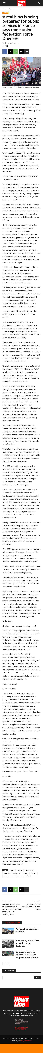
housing (33, 873)
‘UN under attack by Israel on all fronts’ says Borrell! (31, 906)
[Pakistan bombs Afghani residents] (8, 931)
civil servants (28, 870)
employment (17, 873)
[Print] (26, 51)
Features (12, 9)
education (6, 873)
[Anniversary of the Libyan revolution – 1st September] (8, 943)
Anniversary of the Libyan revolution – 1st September (28, 943)
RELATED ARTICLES (12, 923)
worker (27, 876)
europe (26, 873)
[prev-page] (3, 963)
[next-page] (7, 963)
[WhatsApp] (15, 51)
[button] (4, 3)
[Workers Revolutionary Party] (21, 1023)
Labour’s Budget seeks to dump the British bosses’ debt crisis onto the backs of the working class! (11, 909)
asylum (12, 870)
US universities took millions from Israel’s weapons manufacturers (27, 955)
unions (20, 876)
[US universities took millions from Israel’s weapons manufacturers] (8, 953)
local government (9, 876)
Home (4, 9)
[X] (10, 51)
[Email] (21, 51)
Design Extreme (25, 1041)
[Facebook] (4, 51)
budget (19, 870)
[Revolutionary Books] (21, 1030)
